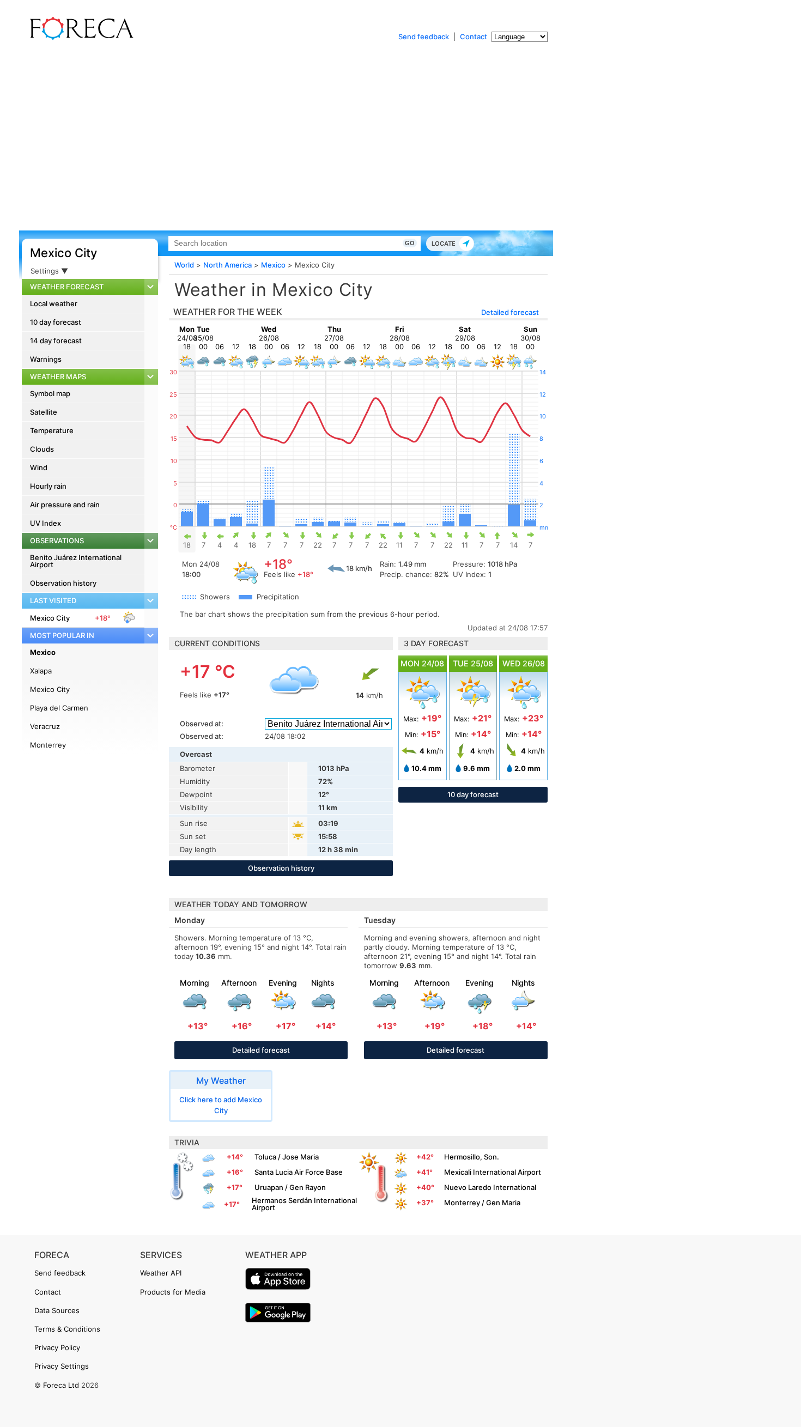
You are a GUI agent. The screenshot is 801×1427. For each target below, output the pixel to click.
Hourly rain (48, 486)
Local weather (53, 303)
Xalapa (41, 670)
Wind (38, 467)
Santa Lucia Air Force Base (298, 1172)
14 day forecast (56, 340)
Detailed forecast (510, 312)
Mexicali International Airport (492, 1172)
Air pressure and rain (65, 504)
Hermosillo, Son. (471, 1156)
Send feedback (423, 36)
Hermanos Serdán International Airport (304, 1204)
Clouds (42, 449)
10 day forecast (55, 322)
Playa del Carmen (59, 707)
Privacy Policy (57, 1347)
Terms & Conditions (67, 1329)
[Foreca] (79, 38)
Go (410, 243)
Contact (473, 36)
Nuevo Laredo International (490, 1187)
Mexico (43, 652)
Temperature (52, 430)
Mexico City (63, 253)
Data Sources (57, 1310)
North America (227, 264)
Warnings (46, 359)
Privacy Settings (61, 1366)
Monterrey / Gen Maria (482, 1202)
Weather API (160, 1272)
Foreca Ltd (61, 1385)
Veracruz (45, 726)
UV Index (45, 523)
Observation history (63, 583)
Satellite (43, 412)
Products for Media (172, 1292)
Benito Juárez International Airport (76, 561)
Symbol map (50, 393)
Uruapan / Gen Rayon (290, 1187)
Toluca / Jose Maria (286, 1156)
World (184, 264)
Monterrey (48, 744)
